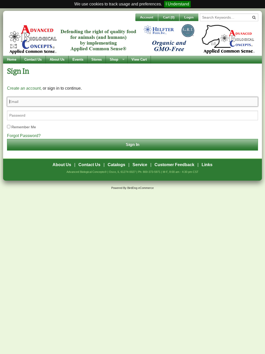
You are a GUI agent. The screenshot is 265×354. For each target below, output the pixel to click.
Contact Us (33, 59)
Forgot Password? (24, 135)
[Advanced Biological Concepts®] (131, 39)
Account (146, 17)
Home (11, 59)
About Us (57, 59)
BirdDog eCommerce (140, 187)
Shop (114, 59)
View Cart (139, 59)
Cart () (168, 17)
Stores (96, 59)
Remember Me (23, 127)
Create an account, (24, 88)
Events (77, 59)
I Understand (177, 4)
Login (189, 17)
